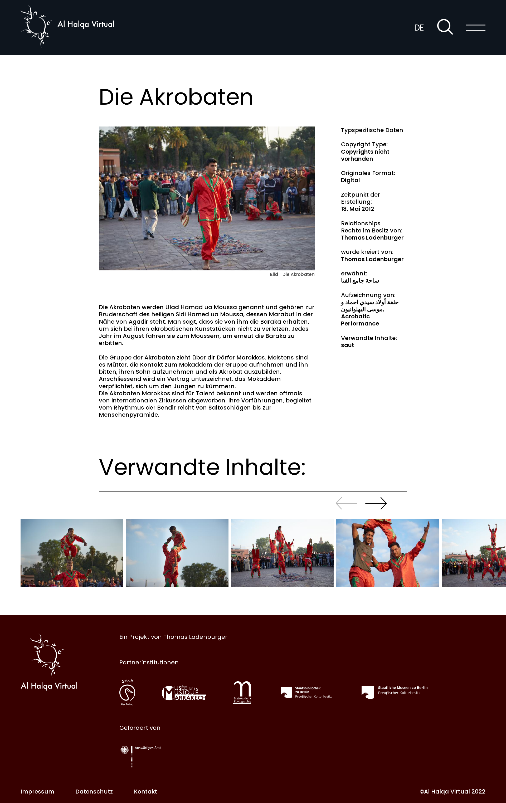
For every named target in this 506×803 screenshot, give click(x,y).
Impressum (37, 791)
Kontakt (145, 791)
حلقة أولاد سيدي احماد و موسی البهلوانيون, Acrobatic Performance (370, 313)
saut (347, 345)
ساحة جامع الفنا (360, 280)
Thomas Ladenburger (372, 237)
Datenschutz (94, 791)
